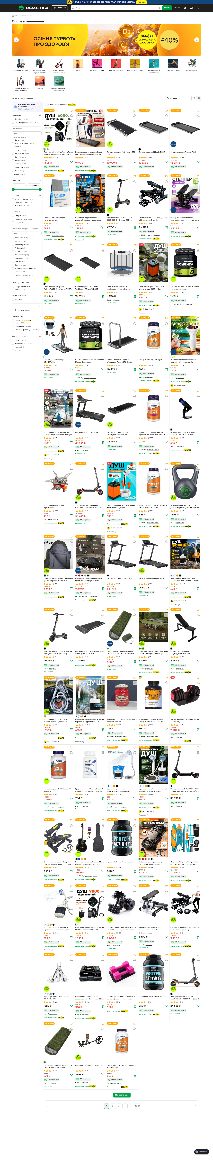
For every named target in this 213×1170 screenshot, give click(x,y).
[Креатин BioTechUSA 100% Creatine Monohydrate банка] (185, 262)
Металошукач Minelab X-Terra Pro (88, 1065)
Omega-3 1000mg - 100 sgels (150, 360)
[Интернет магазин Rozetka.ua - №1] (33, 7)
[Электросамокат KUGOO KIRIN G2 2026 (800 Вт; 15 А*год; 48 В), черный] (122, 193)
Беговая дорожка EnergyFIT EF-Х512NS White (56, 361)
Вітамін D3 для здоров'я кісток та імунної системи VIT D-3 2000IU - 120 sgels (152, 434)
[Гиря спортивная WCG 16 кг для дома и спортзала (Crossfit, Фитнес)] (185, 481)
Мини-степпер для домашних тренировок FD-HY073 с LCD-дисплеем (151, 929)
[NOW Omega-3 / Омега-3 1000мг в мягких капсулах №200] (153, 481)
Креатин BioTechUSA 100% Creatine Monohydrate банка (184, 288)
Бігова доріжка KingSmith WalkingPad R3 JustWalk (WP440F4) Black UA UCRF (58, 288)
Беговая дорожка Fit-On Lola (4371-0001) (121, 153)
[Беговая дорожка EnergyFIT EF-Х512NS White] (58, 335)
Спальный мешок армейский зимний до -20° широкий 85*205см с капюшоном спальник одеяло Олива (58, 580)
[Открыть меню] (14, 7)
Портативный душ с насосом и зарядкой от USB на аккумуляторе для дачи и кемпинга (57, 929)
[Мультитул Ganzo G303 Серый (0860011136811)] (58, 972)
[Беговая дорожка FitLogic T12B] (122, 554)
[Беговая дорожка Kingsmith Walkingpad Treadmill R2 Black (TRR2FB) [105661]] (122, 335)
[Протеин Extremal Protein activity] (122, 837)
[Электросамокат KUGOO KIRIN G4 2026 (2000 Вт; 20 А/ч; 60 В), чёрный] (58, 627)
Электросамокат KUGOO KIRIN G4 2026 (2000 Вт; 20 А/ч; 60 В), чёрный (58, 653)
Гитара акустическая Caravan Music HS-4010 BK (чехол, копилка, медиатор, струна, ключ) (89, 863)
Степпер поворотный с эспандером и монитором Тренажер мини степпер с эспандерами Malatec (184, 929)
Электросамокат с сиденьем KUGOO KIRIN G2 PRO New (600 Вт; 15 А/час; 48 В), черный (185, 998)
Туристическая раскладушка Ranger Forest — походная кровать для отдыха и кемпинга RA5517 (153, 653)
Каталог (62, 8)
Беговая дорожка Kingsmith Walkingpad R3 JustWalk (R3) (86, 288)
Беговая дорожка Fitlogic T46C (87, 432)
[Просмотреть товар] (45, 149)
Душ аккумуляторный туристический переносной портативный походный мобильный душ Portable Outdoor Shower (121, 790)
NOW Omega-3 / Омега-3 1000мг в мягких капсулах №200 (153, 507)
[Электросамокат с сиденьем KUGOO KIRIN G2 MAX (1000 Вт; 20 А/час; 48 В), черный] (90, 481)
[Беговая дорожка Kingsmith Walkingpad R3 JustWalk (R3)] (90, 262)
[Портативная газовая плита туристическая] (58, 481)
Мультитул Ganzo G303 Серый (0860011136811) (56, 998)
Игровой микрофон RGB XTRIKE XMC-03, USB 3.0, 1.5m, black (183, 434)
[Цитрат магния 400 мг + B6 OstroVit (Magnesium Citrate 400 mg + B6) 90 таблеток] (90, 765)
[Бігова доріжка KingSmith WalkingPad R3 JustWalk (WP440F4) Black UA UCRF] (58, 262)
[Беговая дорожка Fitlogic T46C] (90, 408)
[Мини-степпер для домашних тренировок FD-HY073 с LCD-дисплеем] (153, 903)
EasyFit (20, 157)
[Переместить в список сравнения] (71, 116)
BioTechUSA (22, 154)
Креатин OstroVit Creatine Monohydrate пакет (54, 219)
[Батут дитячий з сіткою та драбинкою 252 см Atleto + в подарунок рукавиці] (122, 262)
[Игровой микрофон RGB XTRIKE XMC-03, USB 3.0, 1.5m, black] (185, 408)
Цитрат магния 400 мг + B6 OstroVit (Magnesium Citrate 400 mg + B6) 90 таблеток (90, 790)
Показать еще (17, 174)
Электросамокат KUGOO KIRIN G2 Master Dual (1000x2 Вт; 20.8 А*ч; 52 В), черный (185, 790)
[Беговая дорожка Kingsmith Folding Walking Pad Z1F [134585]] (90, 627)
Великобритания (24, 275)
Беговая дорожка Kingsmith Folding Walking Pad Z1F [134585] (89, 653)
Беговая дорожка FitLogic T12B (119, 578)
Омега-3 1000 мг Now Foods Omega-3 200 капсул (122, 1067)
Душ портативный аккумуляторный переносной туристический (153, 790)
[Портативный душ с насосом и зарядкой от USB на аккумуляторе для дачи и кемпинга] (58, 903)
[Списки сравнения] (191, 7)
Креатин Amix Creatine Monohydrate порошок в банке (122, 721)
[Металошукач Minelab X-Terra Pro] (90, 1041)
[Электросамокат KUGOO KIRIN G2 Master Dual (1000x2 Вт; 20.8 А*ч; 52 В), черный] (185, 765)
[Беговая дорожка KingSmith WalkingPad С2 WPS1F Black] (122, 408)
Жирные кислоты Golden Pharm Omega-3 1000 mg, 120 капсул (151, 721)
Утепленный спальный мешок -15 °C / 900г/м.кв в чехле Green (58, 1067)
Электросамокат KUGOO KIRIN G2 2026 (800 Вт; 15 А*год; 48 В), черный (121, 219)
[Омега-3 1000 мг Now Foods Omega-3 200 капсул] (122, 1041)
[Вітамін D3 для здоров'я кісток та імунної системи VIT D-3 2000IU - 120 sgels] (153, 408)
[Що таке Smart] (78, 105)
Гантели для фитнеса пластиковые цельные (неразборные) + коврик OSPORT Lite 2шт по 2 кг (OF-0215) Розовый (121, 998)
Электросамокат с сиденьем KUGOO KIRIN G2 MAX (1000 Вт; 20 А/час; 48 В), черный (90, 507)
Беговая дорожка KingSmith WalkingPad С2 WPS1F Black (118, 434)
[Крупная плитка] (194, 98)
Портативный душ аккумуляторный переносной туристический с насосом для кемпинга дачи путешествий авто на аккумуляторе (89, 721)
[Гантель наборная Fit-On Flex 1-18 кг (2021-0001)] (185, 695)
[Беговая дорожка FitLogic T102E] (153, 128)
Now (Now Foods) (25, 143)
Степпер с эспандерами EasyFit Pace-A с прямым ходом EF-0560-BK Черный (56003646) (58, 863)
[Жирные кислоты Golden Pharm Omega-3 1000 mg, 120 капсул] (153, 695)
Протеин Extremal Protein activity (120, 862)
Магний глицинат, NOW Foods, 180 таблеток (57, 790)
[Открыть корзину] (198, 7)
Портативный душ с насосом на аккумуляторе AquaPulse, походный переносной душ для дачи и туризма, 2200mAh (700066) (58, 434)
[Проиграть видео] (198, 353)
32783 (137, 1106)
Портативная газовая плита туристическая (54, 507)
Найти (167, 8)
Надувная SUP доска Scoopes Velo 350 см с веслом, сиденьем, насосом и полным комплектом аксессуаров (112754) (185, 863)
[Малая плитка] (198, 98)
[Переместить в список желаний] (71, 111)
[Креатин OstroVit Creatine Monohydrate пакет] (58, 193)
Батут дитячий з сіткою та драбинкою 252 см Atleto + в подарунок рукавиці (118, 288)
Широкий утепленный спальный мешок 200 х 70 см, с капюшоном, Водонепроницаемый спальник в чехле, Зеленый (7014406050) (121, 653)
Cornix (19, 140)
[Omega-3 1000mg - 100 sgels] (153, 335)
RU (175, 8)
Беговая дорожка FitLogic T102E (152, 152)
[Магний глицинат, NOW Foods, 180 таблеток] (58, 765)
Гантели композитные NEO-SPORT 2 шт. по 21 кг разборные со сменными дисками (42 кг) (121, 929)
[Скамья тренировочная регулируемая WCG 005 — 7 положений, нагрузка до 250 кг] (185, 627)
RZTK (18, 147)
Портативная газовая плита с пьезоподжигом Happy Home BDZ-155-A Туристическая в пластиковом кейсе (89, 998)
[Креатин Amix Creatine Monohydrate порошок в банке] (122, 695)
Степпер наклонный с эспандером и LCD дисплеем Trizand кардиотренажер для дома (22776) (153, 219)
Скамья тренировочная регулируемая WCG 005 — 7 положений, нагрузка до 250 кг (183, 653)
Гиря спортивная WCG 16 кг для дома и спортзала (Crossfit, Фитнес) (185, 507)
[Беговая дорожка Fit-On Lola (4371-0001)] (122, 128)
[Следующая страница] (195, 1106)
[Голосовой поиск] (159, 7)
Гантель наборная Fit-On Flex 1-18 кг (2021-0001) (184, 721)
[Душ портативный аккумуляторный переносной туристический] (153, 765)
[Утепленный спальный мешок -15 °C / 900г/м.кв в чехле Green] (58, 1041)
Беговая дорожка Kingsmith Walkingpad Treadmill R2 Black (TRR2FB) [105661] (119, 361)
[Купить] (71, 162)
